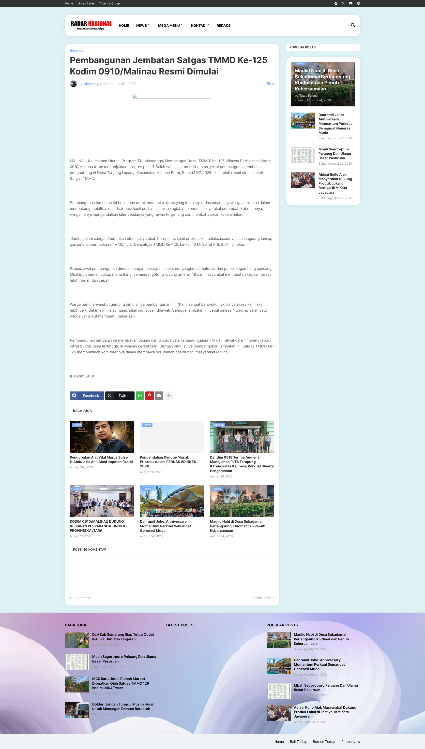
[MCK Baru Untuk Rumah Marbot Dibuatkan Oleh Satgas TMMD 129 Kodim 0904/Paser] (77, 684)
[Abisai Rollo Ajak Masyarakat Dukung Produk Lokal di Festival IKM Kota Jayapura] (303, 180)
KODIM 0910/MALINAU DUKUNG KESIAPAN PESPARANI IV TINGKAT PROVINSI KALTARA (98, 525)
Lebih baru (81, 598)
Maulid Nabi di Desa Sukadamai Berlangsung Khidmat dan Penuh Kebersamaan (237, 525)
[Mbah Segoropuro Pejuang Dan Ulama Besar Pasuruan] (303, 155)
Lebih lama (262, 598)
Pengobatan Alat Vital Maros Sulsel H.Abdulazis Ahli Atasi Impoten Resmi (101, 459)
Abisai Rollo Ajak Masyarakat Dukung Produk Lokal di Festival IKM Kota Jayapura (335, 183)
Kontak (198, 25)
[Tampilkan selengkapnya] (169, 395)
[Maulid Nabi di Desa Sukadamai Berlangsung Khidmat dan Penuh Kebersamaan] (279, 640)
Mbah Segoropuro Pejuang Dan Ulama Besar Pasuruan (335, 153)
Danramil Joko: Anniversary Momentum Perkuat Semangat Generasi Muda (165, 525)
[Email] (159, 395)
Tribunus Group (109, 3)
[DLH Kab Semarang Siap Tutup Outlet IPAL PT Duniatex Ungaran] (77, 640)
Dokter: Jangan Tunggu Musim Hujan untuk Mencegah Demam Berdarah (123, 706)
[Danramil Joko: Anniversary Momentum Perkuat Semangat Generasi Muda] (303, 121)
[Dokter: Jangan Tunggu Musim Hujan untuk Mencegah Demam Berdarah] (77, 710)
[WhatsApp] (140, 395)
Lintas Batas (85, 3)
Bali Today (298, 741)
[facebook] (335, 3)
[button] (353, 25)
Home (69, 3)
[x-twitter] (343, 3)
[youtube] (351, 3)
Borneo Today (324, 741)
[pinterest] (358, 3)
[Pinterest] (149, 395)
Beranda (76, 50)
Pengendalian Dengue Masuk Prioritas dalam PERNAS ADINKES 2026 (168, 461)
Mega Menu (169, 25)
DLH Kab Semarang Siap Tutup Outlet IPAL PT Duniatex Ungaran (123, 636)
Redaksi (224, 25)
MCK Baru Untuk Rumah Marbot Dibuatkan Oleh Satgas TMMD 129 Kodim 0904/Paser (120, 683)
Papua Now (350, 741)
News (141, 25)
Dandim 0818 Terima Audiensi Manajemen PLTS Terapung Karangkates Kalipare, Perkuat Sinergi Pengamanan (242, 464)
